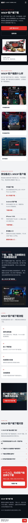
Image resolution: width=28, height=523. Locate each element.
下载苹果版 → (10, 225)
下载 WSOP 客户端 (9, 400)
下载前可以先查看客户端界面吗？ (11, 448)
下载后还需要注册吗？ (8, 454)
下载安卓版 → (10, 210)
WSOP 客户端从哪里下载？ (10, 430)
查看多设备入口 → (11, 239)
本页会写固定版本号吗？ (9, 459)
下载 (24, 520)
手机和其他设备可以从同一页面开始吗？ (11, 442)
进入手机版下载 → (11, 195)
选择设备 (14, 33)
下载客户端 (14, 483)
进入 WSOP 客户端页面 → (9, 279)
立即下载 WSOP (14, 28)
